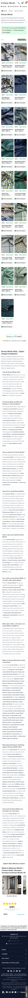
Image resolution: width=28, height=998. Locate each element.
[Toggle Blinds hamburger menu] (1, 6)
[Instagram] (14, 971)
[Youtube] (8, 971)
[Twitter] (20, 971)
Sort (2, 39)
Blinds (11, 11)
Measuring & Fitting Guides (14, 963)
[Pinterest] (11, 971)
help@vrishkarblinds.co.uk (15, 943)
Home (5, 11)
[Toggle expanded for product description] (26, 22)
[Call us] (19, 3)
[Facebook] (17, 971)
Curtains (14, 954)
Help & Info (14, 958)
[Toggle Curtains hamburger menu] (20, 6)
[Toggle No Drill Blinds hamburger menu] (8, 6)
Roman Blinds (19, 11)
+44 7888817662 (15, 941)
